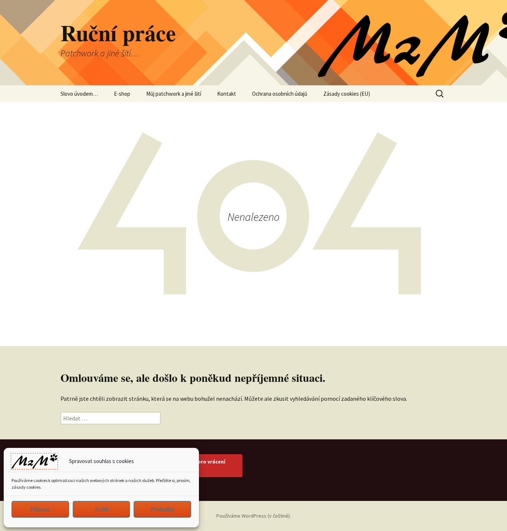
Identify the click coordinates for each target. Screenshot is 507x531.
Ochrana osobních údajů (279, 93)
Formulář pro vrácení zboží (199, 465)
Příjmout (40, 509)
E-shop (122, 93)
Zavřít (101, 509)
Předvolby (162, 509)
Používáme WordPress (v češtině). (253, 515)
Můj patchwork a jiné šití (173, 93)
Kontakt (226, 93)
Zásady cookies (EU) (346, 93)
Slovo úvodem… (79, 93)
